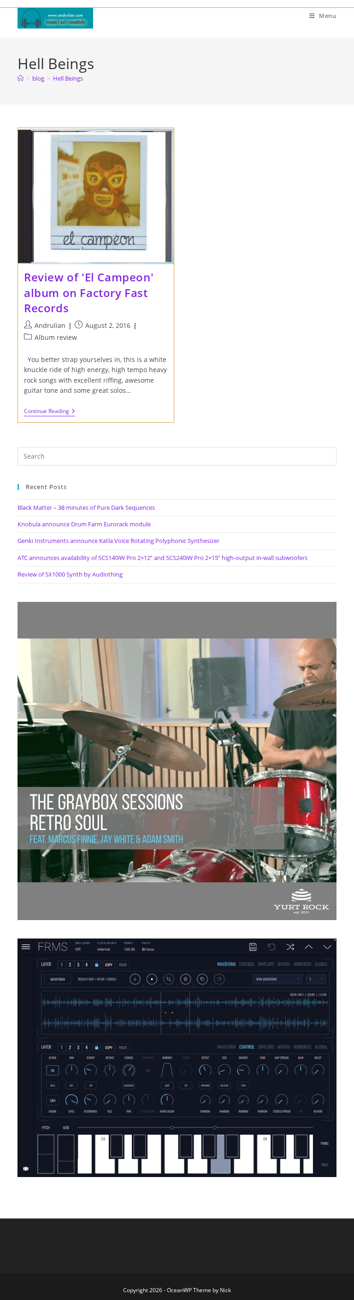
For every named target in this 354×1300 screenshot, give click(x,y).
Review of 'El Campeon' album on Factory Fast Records (88, 292)
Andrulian (50, 325)
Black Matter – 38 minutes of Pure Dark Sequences (86, 507)
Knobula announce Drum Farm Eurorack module (84, 524)
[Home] (21, 78)
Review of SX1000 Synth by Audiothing (70, 574)
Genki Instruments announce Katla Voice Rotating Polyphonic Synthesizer (118, 540)
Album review (56, 337)
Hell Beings (68, 78)
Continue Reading (49, 412)
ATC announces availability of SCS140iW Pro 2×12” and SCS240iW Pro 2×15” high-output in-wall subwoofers (162, 558)
